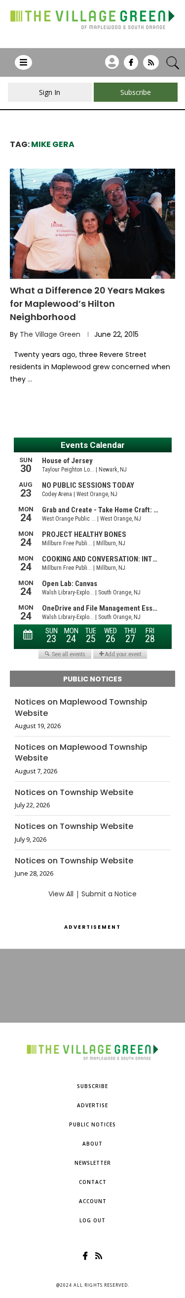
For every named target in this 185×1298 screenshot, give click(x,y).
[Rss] (151, 66)
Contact (93, 1182)
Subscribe (92, 1086)
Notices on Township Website (74, 792)
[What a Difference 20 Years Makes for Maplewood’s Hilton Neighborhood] (92, 223)
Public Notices (92, 1124)
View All (61, 894)
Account (93, 1201)
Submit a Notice (109, 894)
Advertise (92, 1105)
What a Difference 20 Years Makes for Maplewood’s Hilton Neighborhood (87, 303)
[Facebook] (131, 66)
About (92, 1143)
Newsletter (92, 1162)
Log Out (92, 1220)
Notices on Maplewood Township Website (81, 707)
